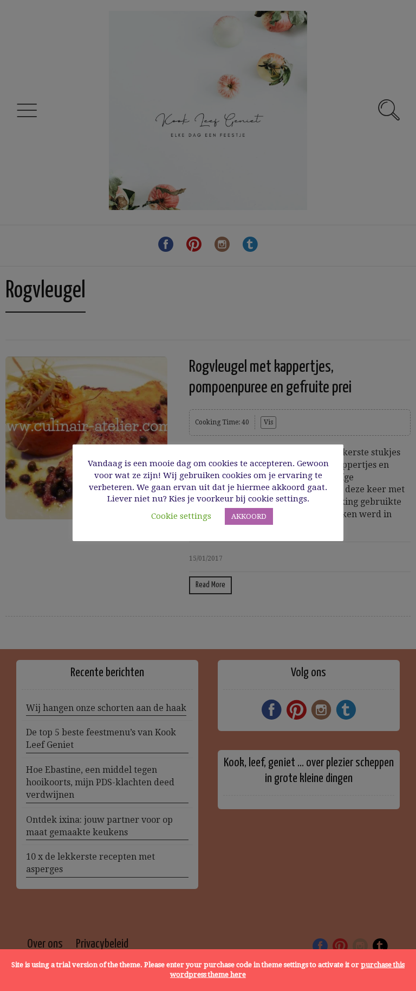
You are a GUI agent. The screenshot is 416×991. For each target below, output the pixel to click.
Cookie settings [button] (181, 516)
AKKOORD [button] (248, 516)
